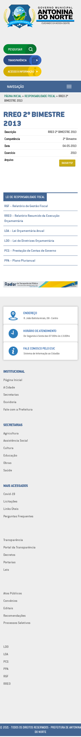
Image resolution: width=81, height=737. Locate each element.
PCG (6, 661)
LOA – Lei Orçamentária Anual (24, 231)
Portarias (9, 562)
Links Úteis (10, 509)
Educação (10, 455)
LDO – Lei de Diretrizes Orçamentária (29, 241)
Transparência (13, 540)
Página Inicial (12, 96)
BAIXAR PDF (67, 162)
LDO (6, 647)
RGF (5, 676)
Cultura (8, 448)
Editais (8, 608)
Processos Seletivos (16, 623)
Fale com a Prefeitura (18, 409)
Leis (6, 570)
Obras (7, 463)
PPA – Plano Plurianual (19, 260)
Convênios (10, 601)
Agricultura (11, 433)
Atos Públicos (12, 593)
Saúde (7, 470)
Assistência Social (15, 440)
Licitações (10, 501)
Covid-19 (9, 494)
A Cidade (9, 387)
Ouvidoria (9, 402)
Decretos (9, 555)
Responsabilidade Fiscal (40, 96)
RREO (7, 684)
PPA (5, 669)
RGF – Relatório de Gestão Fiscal (26, 206)
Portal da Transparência (19, 547)
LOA (5, 654)
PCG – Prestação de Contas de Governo (30, 251)
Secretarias (11, 394)
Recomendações (14, 616)
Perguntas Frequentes (18, 516)
